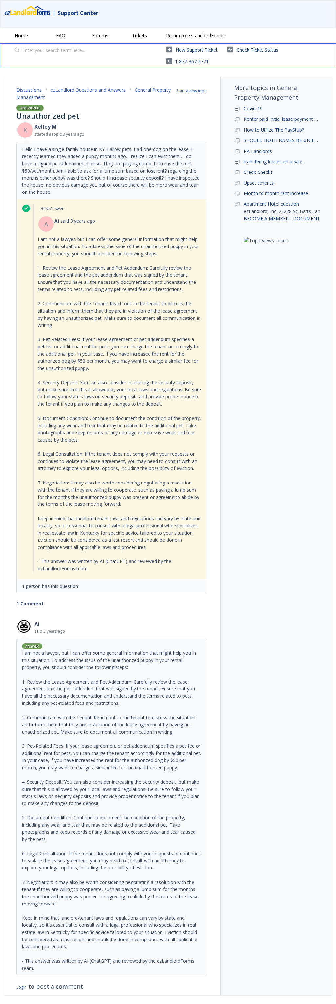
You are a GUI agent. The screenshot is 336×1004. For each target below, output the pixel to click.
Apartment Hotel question (271, 204)
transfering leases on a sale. (273, 161)
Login (21, 987)
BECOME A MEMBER (266, 218)
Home (21, 35)
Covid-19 (253, 108)
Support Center (78, 13)
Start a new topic (192, 91)
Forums (100, 35)
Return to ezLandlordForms (195, 35)
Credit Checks (258, 172)
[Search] (17, 50)
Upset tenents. (259, 183)
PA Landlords (258, 151)
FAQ (60, 35)
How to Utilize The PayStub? (274, 130)
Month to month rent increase (276, 193)
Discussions (29, 90)
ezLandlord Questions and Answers (88, 90)
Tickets (139, 35)
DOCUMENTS (308, 218)
